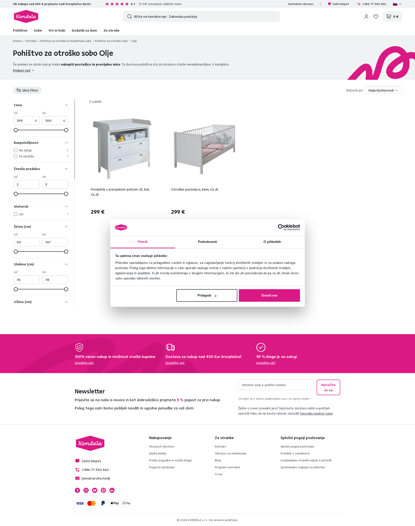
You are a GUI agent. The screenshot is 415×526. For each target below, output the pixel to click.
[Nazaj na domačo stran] (26, 16)
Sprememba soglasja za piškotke (303, 467)
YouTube (94, 490)
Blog (218, 460)
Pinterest (103, 490)
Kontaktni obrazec (300, 4)
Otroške (31, 41)
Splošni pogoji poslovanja (297, 446)
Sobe (38, 30)
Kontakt (220, 446)
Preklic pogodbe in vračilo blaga (170, 460)
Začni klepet (340, 4)
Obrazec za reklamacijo (230, 453)
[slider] (16, 130)
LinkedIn (112, 490)
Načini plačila (157, 453)
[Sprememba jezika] (397, 4)
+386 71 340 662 (374, 4)
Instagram (86, 490)
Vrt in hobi (56, 30)
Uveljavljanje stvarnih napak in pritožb (306, 460)
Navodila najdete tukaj (316, 413)
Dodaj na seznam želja (154, 112)
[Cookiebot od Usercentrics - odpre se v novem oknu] (281, 227)
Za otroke (112, 30)
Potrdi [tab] (142, 242)
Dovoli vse (269, 295)
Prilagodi (204, 295)
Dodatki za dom (84, 30)
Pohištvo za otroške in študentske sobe (65, 41)
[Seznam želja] (375, 16)
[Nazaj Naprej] (124, 148)
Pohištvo (20, 30)
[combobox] (383, 90)
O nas (219, 474)
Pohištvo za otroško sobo (111, 41)
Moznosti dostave (161, 446)
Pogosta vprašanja (161, 467)
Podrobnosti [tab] (207, 242)
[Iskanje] (128, 16)
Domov (17, 41)
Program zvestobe (227, 467)
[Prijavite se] (366, 16)
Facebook (77, 490)
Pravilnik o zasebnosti (295, 453)
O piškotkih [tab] (272, 242)
